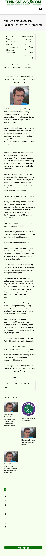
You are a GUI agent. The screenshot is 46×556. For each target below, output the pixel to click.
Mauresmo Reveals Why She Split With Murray (28, 442)
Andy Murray (13, 377)
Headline (16, 68)
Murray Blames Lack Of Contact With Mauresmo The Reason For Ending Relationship (11, 468)
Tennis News (26, 68)
